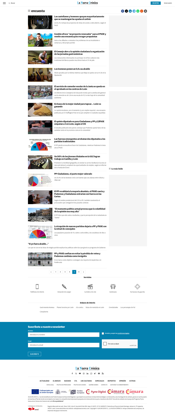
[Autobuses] (113, 288)
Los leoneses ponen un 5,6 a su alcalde (72, 69)
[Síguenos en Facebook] (72, 373)
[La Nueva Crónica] (87, 370)
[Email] (145, 11)
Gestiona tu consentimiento (119, 385)
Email (29, 341)
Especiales (99, 381)
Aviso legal (50, 385)
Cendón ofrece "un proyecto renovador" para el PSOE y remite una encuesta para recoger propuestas (80, 35)
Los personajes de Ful (127, 307)
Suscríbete (34, 354)
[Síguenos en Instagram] (84, 373)
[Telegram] (134, 11)
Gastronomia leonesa (47, 307)
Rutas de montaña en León (95, 307)
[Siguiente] (83, 272)
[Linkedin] (130, 11)
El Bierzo (57, 381)
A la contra (79, 307)
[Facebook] (122, 11)
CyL (75, 381)
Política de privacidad (64, 385)
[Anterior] (51, 272)
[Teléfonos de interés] (37, 288)
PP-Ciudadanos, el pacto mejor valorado (73, 174)
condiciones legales (123, 333)
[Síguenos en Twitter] (76, 373)
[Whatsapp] (137, 11)
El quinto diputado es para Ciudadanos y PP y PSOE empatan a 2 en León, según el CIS (79, 123)
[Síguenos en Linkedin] (87, 373)
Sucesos (67, 381)
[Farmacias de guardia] (137, 288)
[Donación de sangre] (64, 288)
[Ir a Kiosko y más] (95, 373)
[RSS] (103, 373)
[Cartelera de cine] (90, 288)
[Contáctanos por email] (99, 373)
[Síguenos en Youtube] (80, 373)
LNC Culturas (86, 381)
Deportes (112, 381)
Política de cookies (80, 385)
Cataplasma (44, 312)
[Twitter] (126, 11)
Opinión (122, 381)
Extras (132, 381)
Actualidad (44, 381)
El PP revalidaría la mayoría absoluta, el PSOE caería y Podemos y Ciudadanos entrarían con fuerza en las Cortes (79, 194)
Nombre (30, 331)
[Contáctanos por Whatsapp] (91, 373)
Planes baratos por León (65, 307)
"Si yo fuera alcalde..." (38, 244)
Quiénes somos (93, 385)
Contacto (104, 385)
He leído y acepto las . (117, 333)
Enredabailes (113, 307)
